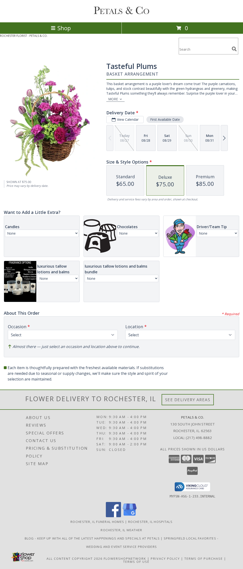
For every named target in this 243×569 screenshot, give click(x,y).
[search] (234, 49)
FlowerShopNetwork (125, 558)
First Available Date (165, 119)
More (113, 99)
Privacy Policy (165, 558)
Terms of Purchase (203, 558)
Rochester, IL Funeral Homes (97, 522)
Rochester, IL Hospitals (150, 522)
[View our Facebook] (113, 516)
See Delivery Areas (187, 399)
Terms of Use (136, 561)
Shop (64, 28)
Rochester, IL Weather (121, 530)
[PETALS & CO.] (121, 15)
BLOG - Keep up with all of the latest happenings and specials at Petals (93, 538)
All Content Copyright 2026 (75, 558)
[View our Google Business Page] (129, 516)
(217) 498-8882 (199, 437)
